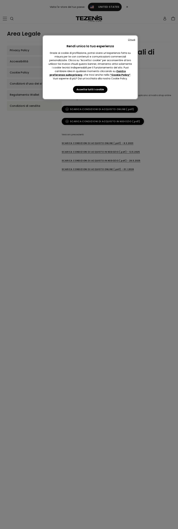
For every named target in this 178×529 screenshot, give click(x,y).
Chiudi (131, 39)
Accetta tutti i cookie (90, 89)
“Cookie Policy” (120, 75)
